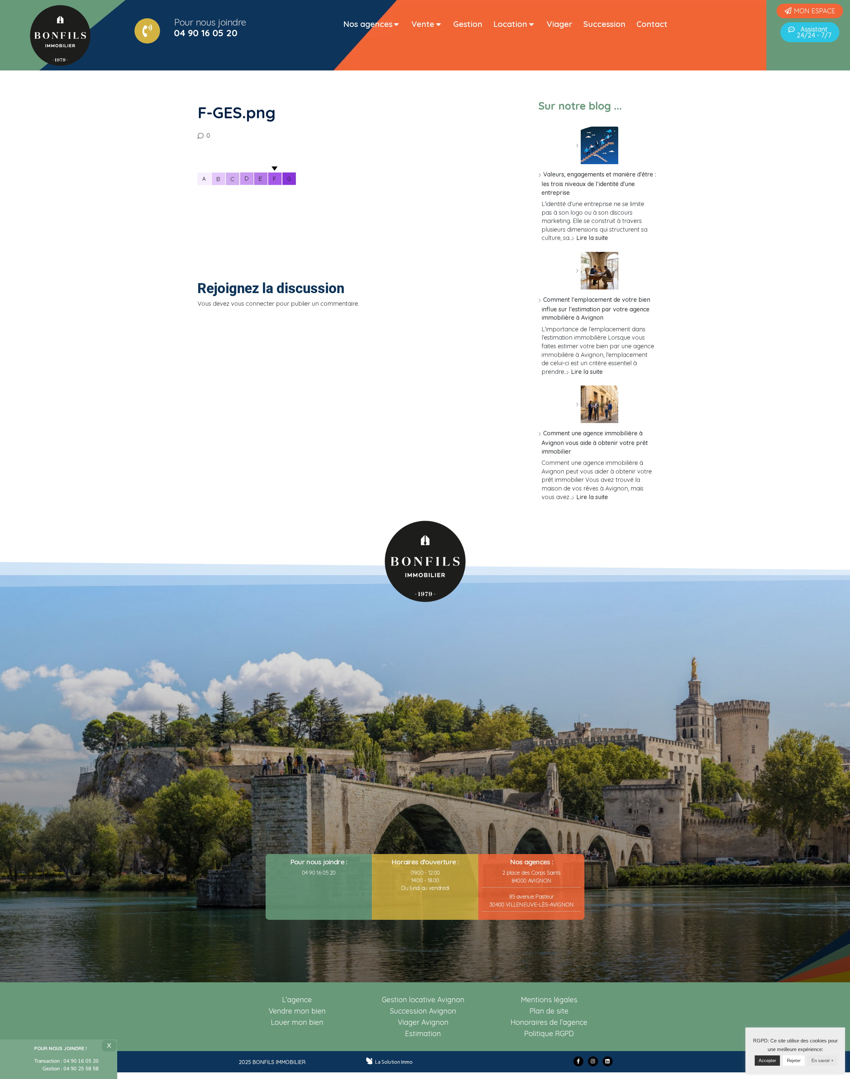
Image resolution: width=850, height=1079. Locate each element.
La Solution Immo (394, 1062)
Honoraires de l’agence (549, 1022)
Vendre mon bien (297, 1010)
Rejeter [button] (794, 1060)
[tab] (372, 24)
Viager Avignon (423, 1022)
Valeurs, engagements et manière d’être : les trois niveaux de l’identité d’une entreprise (599, 183)
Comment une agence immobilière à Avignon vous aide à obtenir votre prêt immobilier (595, 442)
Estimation (423, 1033)
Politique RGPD (549, 1033)
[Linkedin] (608, 1061)
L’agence (297, 999)
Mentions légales (549, 999)
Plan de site (549, 1010)
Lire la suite (592, 238)
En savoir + (822, 1060)
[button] (810, 11)
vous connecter (252, 303)
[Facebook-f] (578, 1061)
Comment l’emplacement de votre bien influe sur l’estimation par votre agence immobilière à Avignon (596, 308)
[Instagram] (593, 1061)
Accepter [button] (767, 1060)
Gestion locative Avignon (423, 999)
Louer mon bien (297, 1022)
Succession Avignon (423, 1010)
